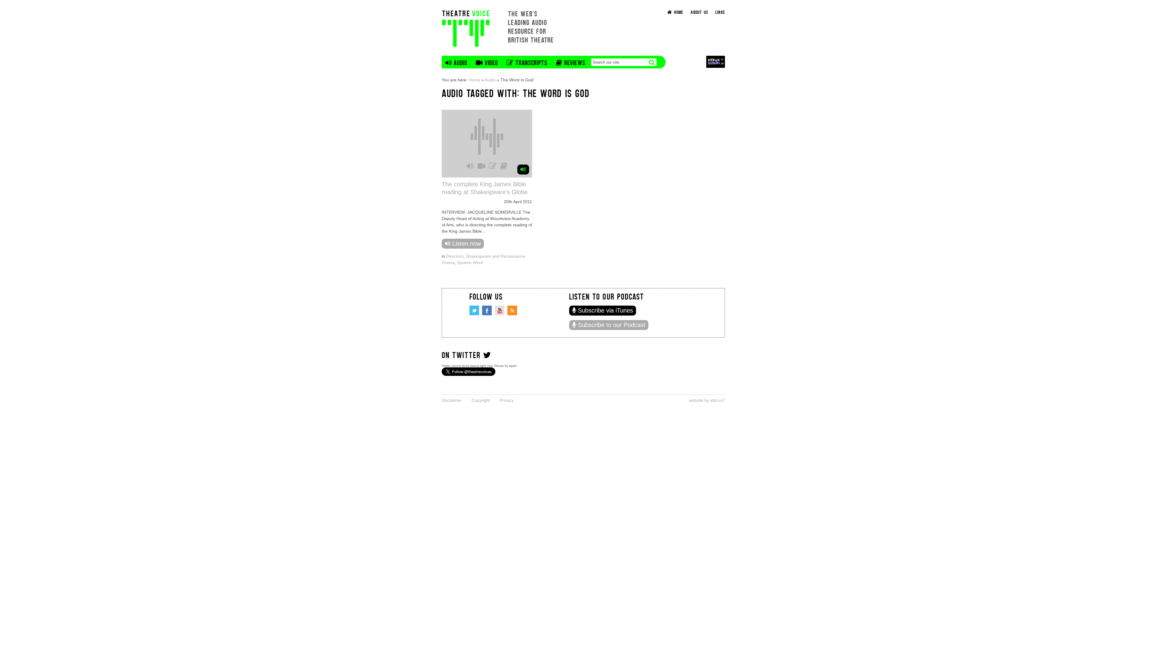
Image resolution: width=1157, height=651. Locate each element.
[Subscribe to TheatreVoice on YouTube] (499, 310)
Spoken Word (470, 262)
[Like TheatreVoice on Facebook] (487, 310)
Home (474, 79)
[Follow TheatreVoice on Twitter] (474, 310)
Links (720, 12)
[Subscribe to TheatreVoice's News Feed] (512, 310)
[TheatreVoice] (466, 28)
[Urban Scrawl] (715, 61)
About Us (699, 12)
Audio (490, 79)
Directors (454, 256)
